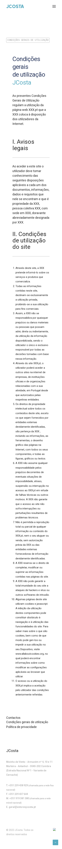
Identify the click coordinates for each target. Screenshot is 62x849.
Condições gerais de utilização (27, 722)
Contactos (13, 717)
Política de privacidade (21, 727)
